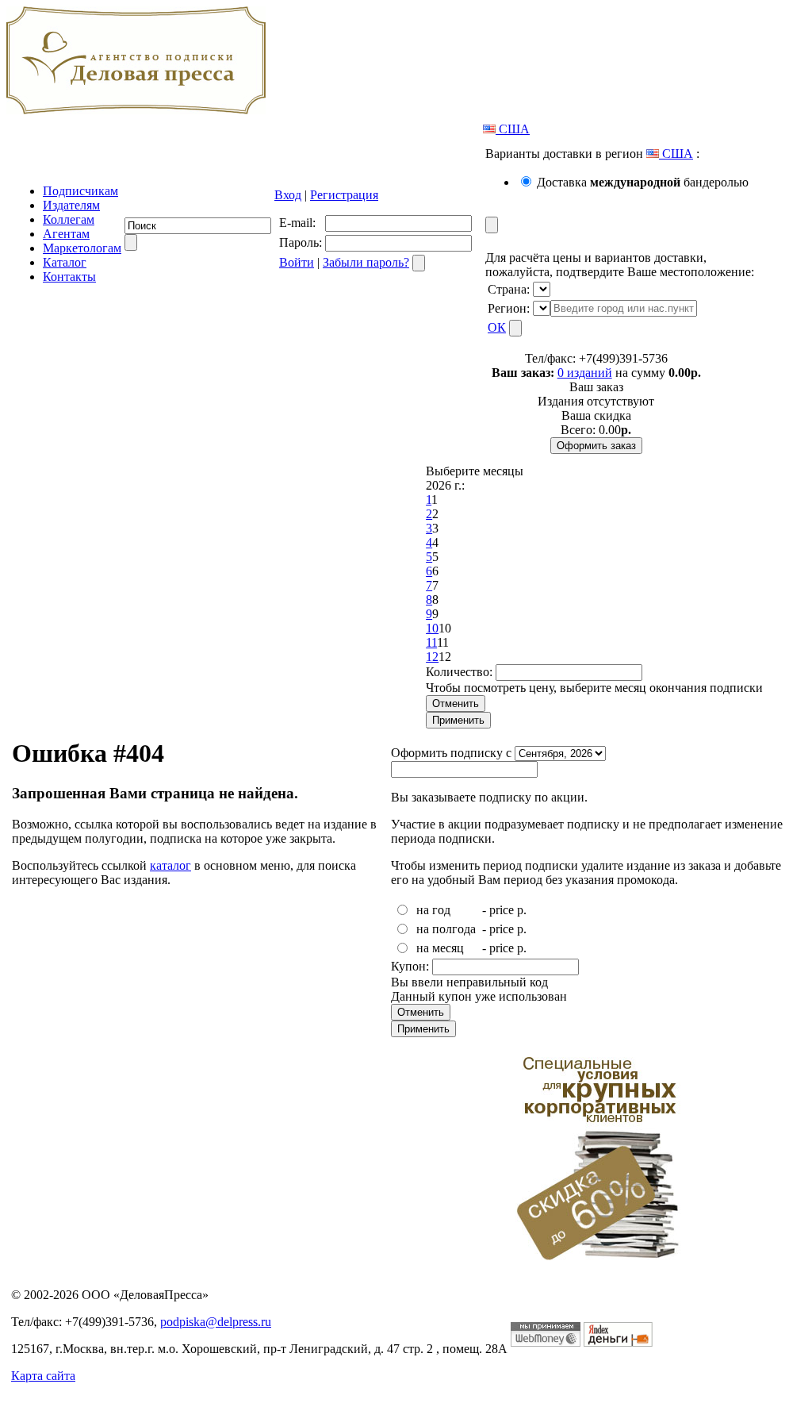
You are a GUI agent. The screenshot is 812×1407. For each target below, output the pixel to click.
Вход (287, 195)
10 (432, 628)
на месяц (440, 948)
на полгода (446, 929)
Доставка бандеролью (643, 182)
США (513, 129)
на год (433, 910)
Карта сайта (43, 1375)
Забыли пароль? (366, 262)
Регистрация (344, 195)
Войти (296, 262)
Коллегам (68, 219)
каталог (170, 865)
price (501, 910)
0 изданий (584, 372)
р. (522, 910)
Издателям (71, 205)
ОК (497, 327)
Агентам (66, 233)
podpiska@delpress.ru (215, 1321)
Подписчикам (80, 191)
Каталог (64, 262)
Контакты (69, 276)
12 (432, 656)
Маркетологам (82, 248)
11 (431, 642)
